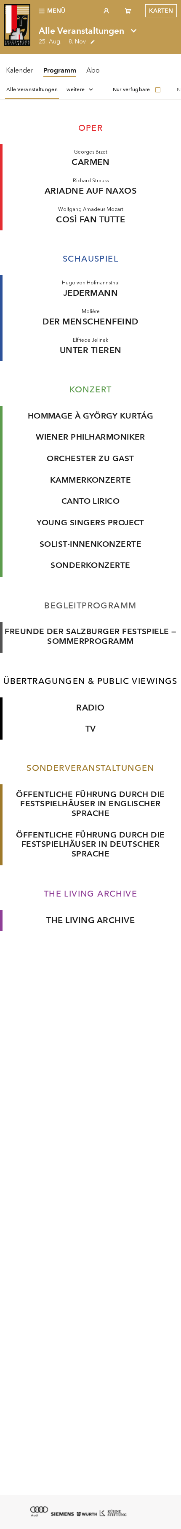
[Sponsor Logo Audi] (39, 1511)
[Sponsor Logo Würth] (87, 1514)
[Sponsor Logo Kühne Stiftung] (112, 1512)
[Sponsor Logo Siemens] (62, 1514)
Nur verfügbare (131, 89)
